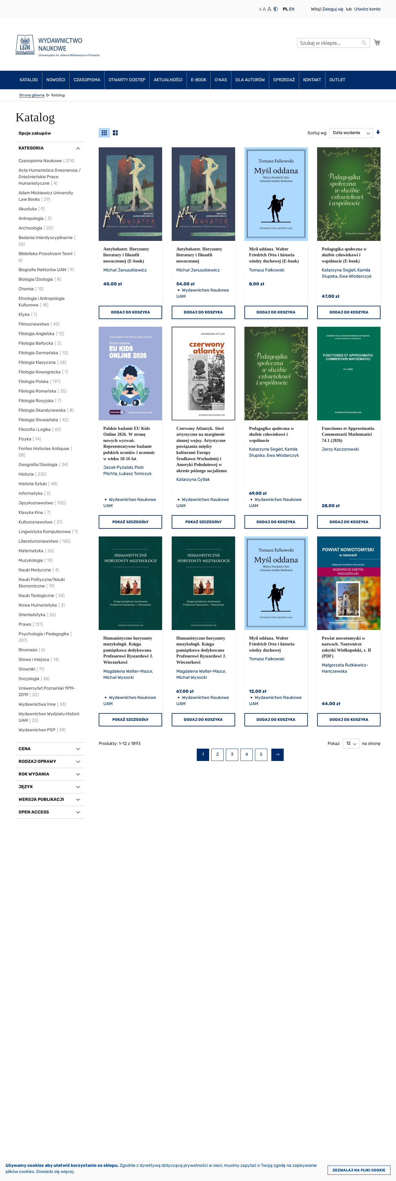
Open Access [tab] (34, 812)
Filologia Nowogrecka (44, 372)
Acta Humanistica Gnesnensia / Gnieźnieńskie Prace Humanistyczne (50, 177)
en (292, 9)
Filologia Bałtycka (40, 343)
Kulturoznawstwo (41, 522)
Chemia (31, 289)
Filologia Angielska (42, 333)
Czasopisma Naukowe (47, 160)
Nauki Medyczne (39, 570)
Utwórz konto (367, 9)
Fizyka (30, 439)
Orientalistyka (38, 614)
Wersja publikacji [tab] (41, 799)
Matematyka (36, 550)
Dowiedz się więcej (55, 1171)
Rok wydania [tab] (34, 774)
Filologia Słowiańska (44, 419)
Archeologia (36, 228)
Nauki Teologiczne (42, 595)
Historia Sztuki (38, 483)
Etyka (28, 314)
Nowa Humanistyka (42, 605)
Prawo (31, 624)
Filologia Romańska (43, 391)
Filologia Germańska (44, 352)
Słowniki (32, 669)
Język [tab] (26, 786)
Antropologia (35, 218)
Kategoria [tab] (31, 148)
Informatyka (35, 493)
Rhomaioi (32, 650)
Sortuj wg (317, 132)
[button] (285, 9)
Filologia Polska (40, 381)
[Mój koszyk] (377, 42)
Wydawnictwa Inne (43, 704)
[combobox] (333, 43)
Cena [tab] (25, 748)
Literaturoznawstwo (45, 541)
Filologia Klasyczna (43, 362)
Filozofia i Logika (40, 429)
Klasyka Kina (35, 512)
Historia (33, 474)
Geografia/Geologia (44, 464)
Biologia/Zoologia (40, 279)
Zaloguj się (333, 9)
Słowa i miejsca (39, 659)
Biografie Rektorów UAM (47, 269)
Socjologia (34, 678)
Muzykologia (36, 560)
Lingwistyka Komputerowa (49, 531)
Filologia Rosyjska (40, 400)
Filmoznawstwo (39, 324)
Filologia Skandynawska (47, 410)
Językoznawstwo (43, 503)
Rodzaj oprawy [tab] (37, 761)
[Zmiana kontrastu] (275, 9)
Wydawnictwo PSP (43, 730)
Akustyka (32, 209)
